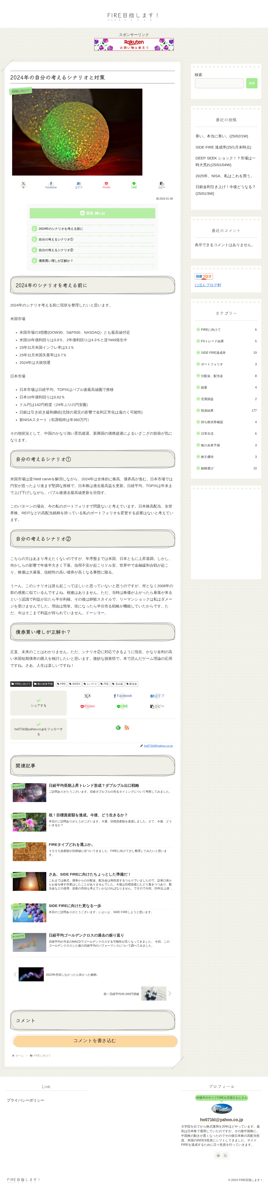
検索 (198, 75)
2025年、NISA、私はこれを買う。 (225, 176)
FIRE (63, 683)
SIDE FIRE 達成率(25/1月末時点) (223, 147)
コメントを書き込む (94, 1040)
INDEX (76, 683)
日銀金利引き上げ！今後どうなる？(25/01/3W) (226, 190)
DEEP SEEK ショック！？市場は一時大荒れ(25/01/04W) (226, 161)
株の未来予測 (45, 683)
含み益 (119, 683)
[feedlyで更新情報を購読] (118, 727)
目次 (89, 213)
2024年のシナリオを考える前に (61, 228)
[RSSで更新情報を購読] (126, 727)
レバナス (92, 683)
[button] (161, 185)
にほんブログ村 (208, 285)
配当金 (133, 683)
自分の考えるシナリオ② (56, 250)
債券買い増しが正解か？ (56, 260)
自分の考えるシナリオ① (56, 239)
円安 (106, 683)
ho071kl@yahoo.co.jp (221, 1119)
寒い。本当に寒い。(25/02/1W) (222, 136)
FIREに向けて (23, 683)
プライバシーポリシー (25, 1100)
